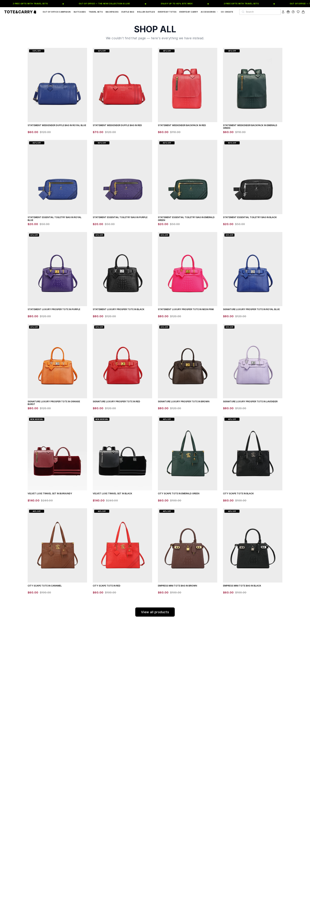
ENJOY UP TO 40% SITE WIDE (166, 3)
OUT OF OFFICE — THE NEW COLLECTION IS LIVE (93, 3)
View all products (155, 612)
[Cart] (303, 11)
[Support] (293, 11)
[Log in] (283, 11)
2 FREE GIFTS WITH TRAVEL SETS (19, 3)
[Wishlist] (298, 11)
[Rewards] (288, 11)
